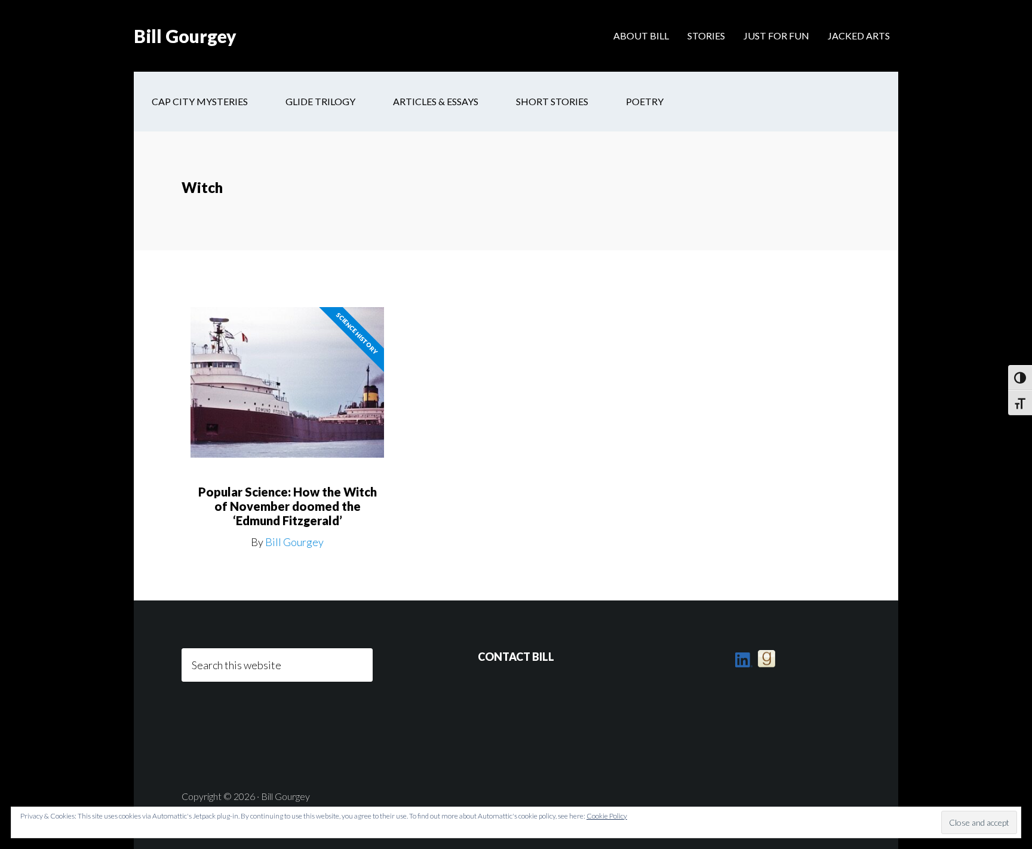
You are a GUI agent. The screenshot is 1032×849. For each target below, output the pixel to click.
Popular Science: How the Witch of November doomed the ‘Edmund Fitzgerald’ (287, 506)
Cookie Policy (606, 815)
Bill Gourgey (185, 36)
